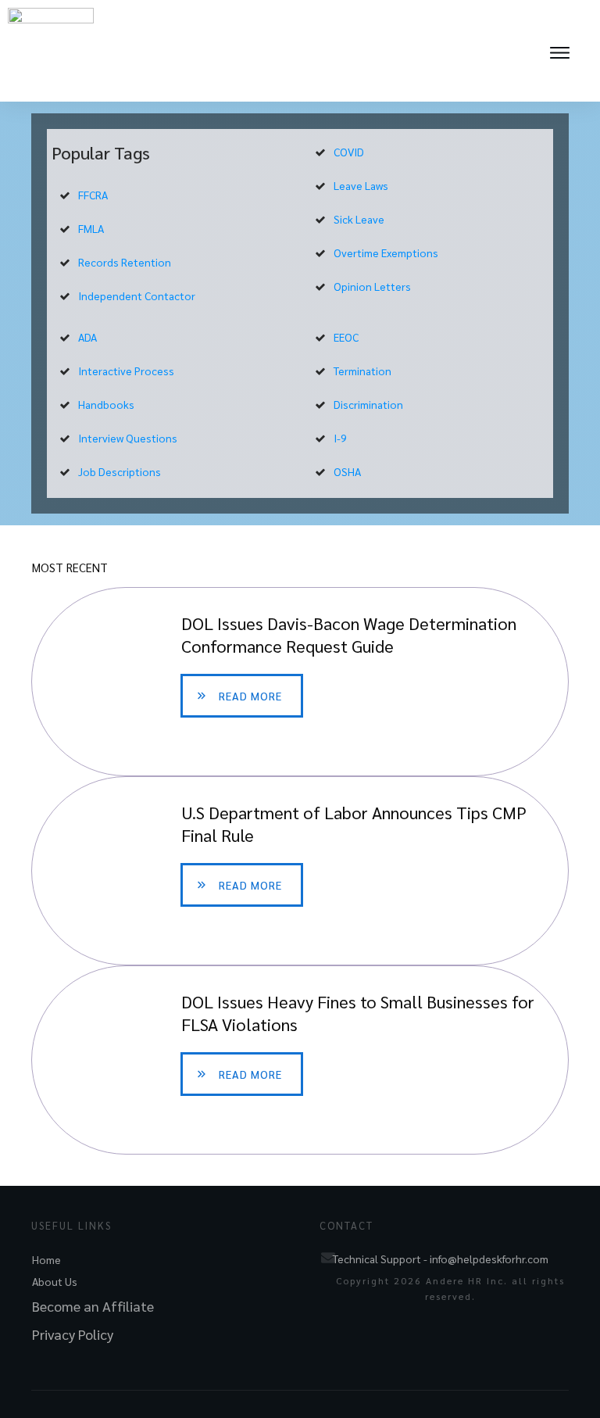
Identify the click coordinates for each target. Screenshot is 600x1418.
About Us (54, 1281)
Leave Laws (361, 185)
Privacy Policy (72, 1334)
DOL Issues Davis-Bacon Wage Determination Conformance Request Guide (300, 681)
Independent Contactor (136, 295)
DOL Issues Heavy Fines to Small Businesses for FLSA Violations (300, 1060)
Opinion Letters (372, 286)
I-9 (340, 438)
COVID (349, 152)
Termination (362, 370)
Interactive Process (126, 370)
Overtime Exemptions (386, 252)
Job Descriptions (119, 471)
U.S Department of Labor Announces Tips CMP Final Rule (300, 871)
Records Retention (124, 262)
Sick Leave (359, 219)
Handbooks (106, 404)
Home (46, 1259)
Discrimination (368, 404)
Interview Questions (127, 438)
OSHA (347, 471)
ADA (87, 337)
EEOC (346, 337)
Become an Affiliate (93, 1306)
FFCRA (93, 195)
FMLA (91, 228)
